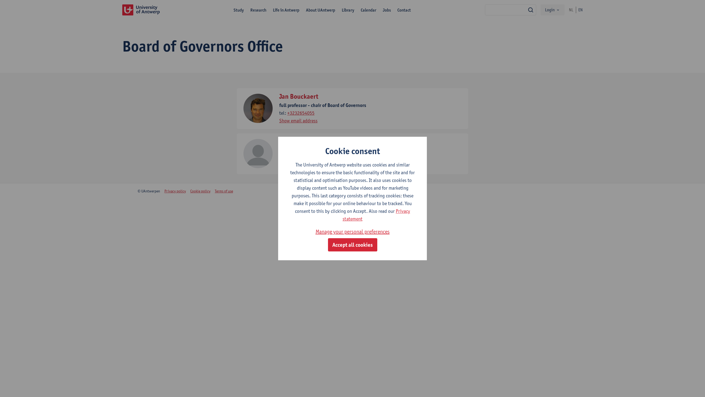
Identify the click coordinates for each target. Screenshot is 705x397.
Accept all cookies (352, 245)
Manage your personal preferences (353, 231)
